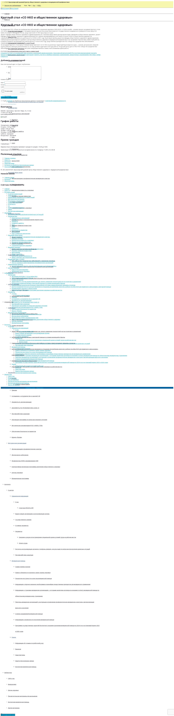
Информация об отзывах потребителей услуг (29, 643)
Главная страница (9, 158)
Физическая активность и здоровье (23, 190)
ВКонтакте (40, 388)
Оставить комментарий (31, 51)
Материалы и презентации (16, 201)
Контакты (7, 484)
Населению (7, 96)
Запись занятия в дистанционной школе (24, 257)
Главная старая (9, 177)
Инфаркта (15, 221)
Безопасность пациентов (19, 230)
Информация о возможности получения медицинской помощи (34, 620)
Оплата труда (23, 543)
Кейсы (10, 209)
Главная (6, 14)
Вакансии (18, 649)
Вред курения (16, 252)
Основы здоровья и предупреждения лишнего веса (27, 219)
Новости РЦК (12, 195)
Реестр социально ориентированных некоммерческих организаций (32, 263)
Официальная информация (20, 496)
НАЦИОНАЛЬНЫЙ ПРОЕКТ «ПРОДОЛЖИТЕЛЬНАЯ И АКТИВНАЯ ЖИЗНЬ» (34, 278)
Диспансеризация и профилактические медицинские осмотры (31, 178)
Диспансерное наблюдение (20, 455)
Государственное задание (23, 520)
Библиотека (8, 672)
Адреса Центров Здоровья (20, 269)
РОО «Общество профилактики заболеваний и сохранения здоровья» (33, 261)
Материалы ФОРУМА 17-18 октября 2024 (24, 276)
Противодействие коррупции (21, 414)
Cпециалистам (8, 302)
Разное (14, 637)
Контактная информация (15, 211)
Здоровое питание (17, 238)
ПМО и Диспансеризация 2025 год (22, 278)
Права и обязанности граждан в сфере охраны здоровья (32, 572)
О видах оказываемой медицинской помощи (29, 614)
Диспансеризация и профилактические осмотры (26, 449)
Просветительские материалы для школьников (22, 696)
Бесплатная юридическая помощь (25, 667)
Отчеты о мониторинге (22, 384)
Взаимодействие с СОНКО (16, 259)
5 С (9, 206)
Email (2, 85)
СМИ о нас (11, 678)
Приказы (14, 390)
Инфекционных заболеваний (20, 114)
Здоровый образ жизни (15, 172)
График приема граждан (22, 567)
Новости (7, 19)
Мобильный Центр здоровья (20, 271)
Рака (13, 137)
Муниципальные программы (20, 478)
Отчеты (14, 294)
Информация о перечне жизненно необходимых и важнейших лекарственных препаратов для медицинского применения (52, 584)
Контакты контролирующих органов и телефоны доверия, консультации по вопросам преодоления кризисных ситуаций (52, 549)
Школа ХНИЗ (15, 161)
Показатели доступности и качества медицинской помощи (33, 578)
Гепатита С (15, 228)
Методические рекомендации (17, 443)
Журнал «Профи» (17, 437)
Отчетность (11, 204)
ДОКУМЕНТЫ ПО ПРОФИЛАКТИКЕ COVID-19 (25, 408)
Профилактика (12, 108)
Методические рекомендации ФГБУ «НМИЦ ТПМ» (27, 425)
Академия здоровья (14, 247)
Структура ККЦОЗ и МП (26, 508)
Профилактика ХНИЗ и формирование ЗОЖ (25, 461)
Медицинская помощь (18, 561)
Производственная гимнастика (21, 196)
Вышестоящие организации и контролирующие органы (32, 514)
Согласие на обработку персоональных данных (19, 165)
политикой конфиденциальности (55, 101)
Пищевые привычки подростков (21, 225)
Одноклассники (30, 388)
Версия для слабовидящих (13, 5)
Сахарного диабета (18, 131)
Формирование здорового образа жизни (24, 288)
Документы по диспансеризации (21, 402)
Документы (11, 372)
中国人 (39, 5)
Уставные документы (21, 525)
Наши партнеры (20, 655)
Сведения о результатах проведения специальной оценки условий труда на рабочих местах (47, 537)
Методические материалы (16, 199)
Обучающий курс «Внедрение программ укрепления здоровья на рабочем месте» (37, 290)
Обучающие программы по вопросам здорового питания (29, 419)
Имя (2, 82)
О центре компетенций (15, 194)
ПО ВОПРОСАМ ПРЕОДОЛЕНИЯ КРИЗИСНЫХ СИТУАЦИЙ (25, 102)
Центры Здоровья (13, 268)
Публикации (11, 275)
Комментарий (5, 79)
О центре (11, 490)
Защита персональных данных (24, 661)
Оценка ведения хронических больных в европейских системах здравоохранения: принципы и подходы (43, 285)
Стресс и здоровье (17, 244)
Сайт (2, 87)
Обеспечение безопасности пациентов (24, 431)
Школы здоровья (13, 690)
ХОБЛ (13, 143)
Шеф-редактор (19, 51)
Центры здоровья (17, 472)
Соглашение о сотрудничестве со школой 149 (26, 396)
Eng (34, 5)
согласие (9, 101)
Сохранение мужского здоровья (22, 245)
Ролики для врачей (17, 325)
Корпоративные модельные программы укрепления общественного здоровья (36, 467)
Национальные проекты (15, 272)
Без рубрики (11, 51)
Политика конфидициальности (13, 167)
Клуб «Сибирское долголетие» (21, 233)
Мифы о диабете (17, 254)
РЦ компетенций (9, 192)
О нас (17, 502)
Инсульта (14, 220)
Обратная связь (9, 163)
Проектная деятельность (16, 208)
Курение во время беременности (22, 256)
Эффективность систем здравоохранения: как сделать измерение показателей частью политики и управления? (46, 331)
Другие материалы (13, 708)
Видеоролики (12, 684)
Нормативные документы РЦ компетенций (21, 197)
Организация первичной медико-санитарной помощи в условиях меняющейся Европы (38, 337)
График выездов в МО (15, 202)
